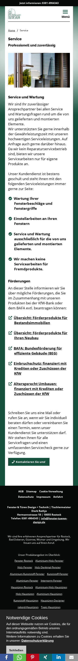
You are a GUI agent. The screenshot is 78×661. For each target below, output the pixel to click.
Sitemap (31, 491)
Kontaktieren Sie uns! (30, 462)
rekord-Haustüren (28, 607)
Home (11, 30)
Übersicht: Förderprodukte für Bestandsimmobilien (40, 320)
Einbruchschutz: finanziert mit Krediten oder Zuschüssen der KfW (40, 368)
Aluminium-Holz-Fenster (49, 560)
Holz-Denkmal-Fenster (48, 567)
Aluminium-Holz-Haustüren (51, 587)
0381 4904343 (50, 3)
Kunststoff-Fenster (57, 574)
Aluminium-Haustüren (49, 594)
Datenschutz (26, 497)
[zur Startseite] (23, 13)
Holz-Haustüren (25, 594)
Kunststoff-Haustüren (26, 600)
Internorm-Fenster (51, 580)
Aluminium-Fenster (27, 580)
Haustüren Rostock (22, 587)
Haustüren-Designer (52, 600)
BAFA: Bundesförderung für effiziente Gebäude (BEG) (38, 351)
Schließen (16, 650)
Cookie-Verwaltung (51, 491)
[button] (6, 657)
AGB (21, 491)
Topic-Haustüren (50, 607)
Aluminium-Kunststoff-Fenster (27, 574)
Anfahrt (58, 497)
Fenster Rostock (24, 560)
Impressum (43, 497)
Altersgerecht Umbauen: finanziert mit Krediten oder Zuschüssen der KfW (38, 388)
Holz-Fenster (24, 567)
